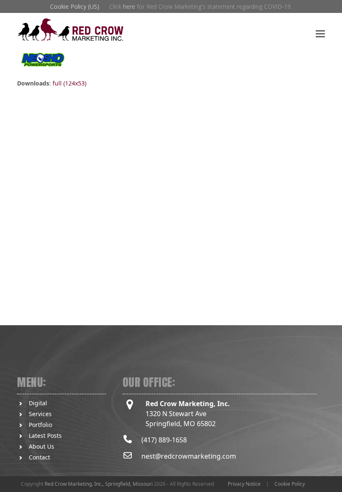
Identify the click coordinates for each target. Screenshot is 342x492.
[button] (320, 33)
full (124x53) (69, 83)
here (129, 6)
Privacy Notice (244, 483)
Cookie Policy (289, 483)
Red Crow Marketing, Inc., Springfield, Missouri (99, 483)
